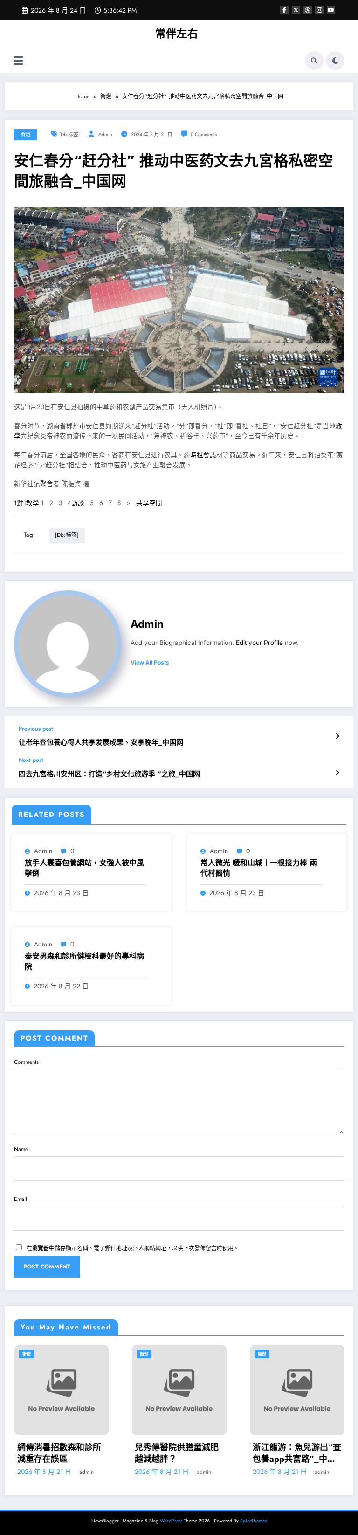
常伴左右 (176, 33)
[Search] (314, 61)
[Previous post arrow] (337, 736)
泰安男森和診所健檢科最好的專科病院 (84, 961)
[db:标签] (69, 134)
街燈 (26, 134)
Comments (26, 1062)
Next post (31, 760)
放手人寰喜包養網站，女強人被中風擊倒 (84, 868)
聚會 (46, 484)
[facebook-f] (284, 10)
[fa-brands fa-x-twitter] (296, 10)
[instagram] (319, 10)
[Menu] (18, 61)
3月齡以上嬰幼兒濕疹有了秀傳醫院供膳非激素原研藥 (307, 1453)
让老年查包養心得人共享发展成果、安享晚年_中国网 (101, 742)
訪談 (77, 503)
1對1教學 (26, 503)
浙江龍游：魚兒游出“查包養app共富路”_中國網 (191, 1453)
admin (105, 134)
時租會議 (203, 455)
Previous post (36, 729)
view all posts (150, 662)
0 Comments (204, 134)
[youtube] (331, 10)
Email (20, 1199)
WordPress (171, 1520)
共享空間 (149, 503)
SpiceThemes (253, 1520)
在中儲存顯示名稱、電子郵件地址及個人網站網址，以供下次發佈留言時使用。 (133, 1248)
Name (21, 1149)
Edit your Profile (259, 642)
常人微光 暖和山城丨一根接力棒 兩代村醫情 (258, 868)
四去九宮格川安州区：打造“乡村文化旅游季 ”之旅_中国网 (109, 774)
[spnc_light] (335, 60)
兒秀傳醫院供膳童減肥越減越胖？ (71, 1453)
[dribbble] (307, 10)
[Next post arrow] (337, 772)
